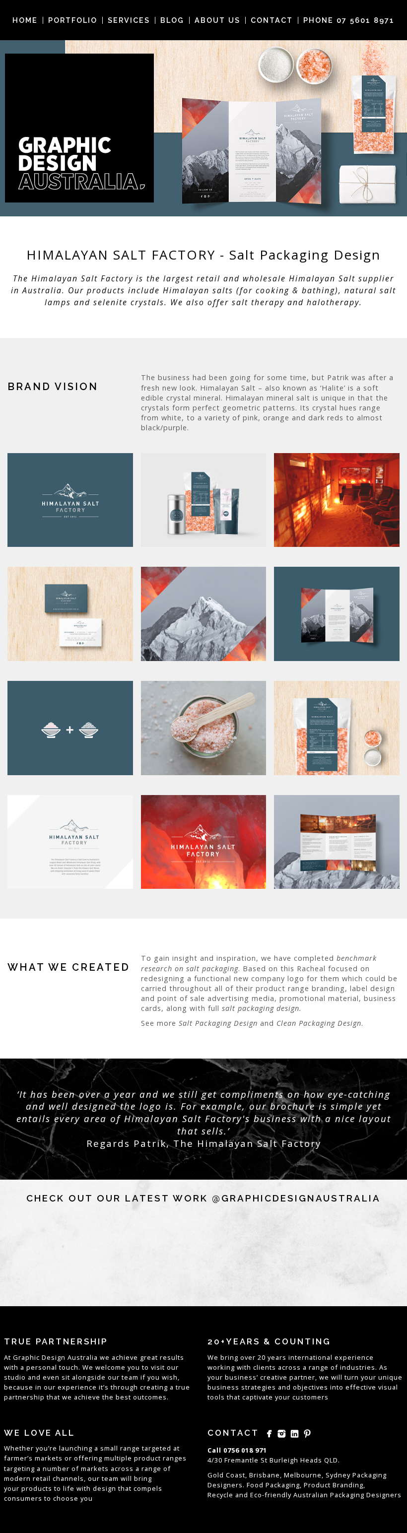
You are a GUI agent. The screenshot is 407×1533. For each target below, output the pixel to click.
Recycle (220, 1494)
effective (360, 1387)
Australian (310, 1494)
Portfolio (72, 20)
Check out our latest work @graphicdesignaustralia (203, 1198)
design (104, 1488)
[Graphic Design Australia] (79, 128)
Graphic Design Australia (55, 1357)
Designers (384, 1494)
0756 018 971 (245, 1450)
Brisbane (264, 1474)
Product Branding (333, 1484)
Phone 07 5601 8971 (349, 20)
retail (42, 1478)
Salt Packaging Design (218, 1023)
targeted (156, 1448)
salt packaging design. (262, 1008)
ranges (175, 1458)
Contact (272, 20)
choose (65, 1498)
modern (17, 1478)
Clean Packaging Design (318, 1023)
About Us (217, 20)
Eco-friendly (270, 1494)
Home (25, 20)
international (310, 1357)
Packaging (347, 1494)
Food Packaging (273, 1484)
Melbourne (303, 1474)
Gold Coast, (227, 1474)
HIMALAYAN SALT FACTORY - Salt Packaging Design (203, 255)
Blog (172, 20)
